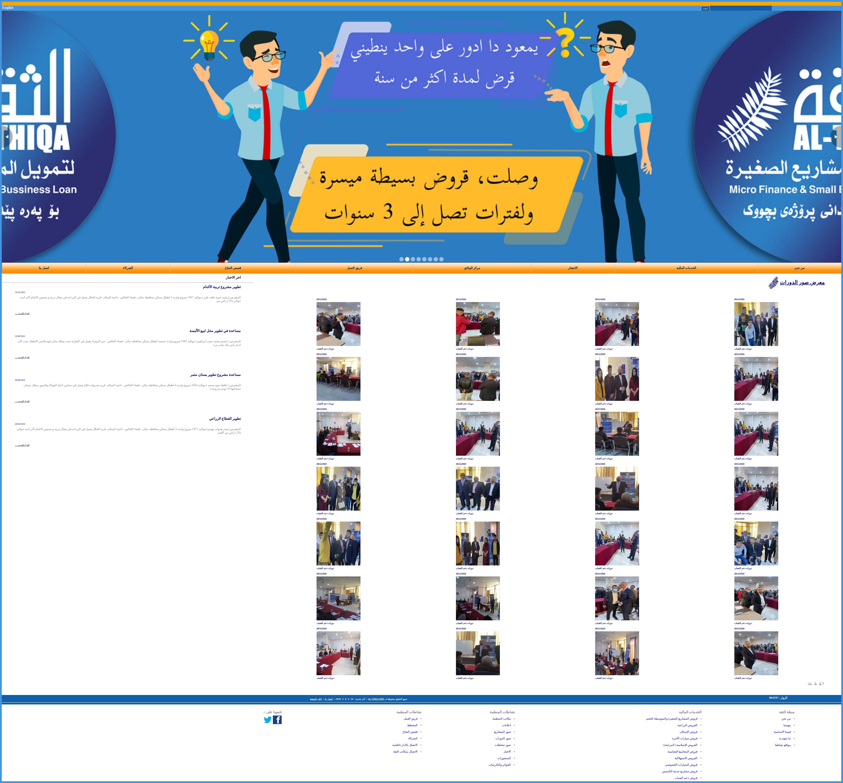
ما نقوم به (785, 738)
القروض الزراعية (687, 725)
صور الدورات (503, 738)
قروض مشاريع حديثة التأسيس (679, 771)
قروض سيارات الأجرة (684, 738)
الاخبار (507, 751)
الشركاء (128, 268)
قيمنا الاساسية (782, 731)
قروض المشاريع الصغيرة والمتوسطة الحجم (671, 718)
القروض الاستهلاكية (686, 758)
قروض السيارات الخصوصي (681, 764)
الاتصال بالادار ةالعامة (405, 745)
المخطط (412, 725)
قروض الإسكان (688, 731)
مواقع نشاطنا (783, 745)
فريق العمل (411, 718)
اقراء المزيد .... (22, 313)
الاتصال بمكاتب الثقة (405, 751)
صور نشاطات (503, 745)
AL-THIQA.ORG (376, 699)
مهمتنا (787, 725)
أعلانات (506, 725)
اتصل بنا (329, 699)
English (7, 7)
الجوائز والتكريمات (500, 764)
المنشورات (504, 758)
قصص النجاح (233, 268)
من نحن (786, 718)
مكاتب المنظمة (501, 718)
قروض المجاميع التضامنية (682, 751)
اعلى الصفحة (316, 699)
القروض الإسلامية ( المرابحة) (680, 745)
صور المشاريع (502, 731)
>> (810, 683)
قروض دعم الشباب (686, 777)
